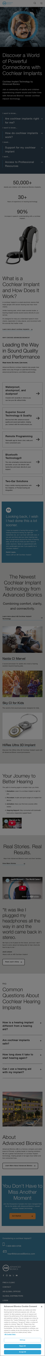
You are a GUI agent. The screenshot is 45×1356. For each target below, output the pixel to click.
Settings (22, 1340)
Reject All (22, 1346)
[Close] (41, 1306)
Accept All (22, 1352)
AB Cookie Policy (10, 1334)
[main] (22, 1329)
